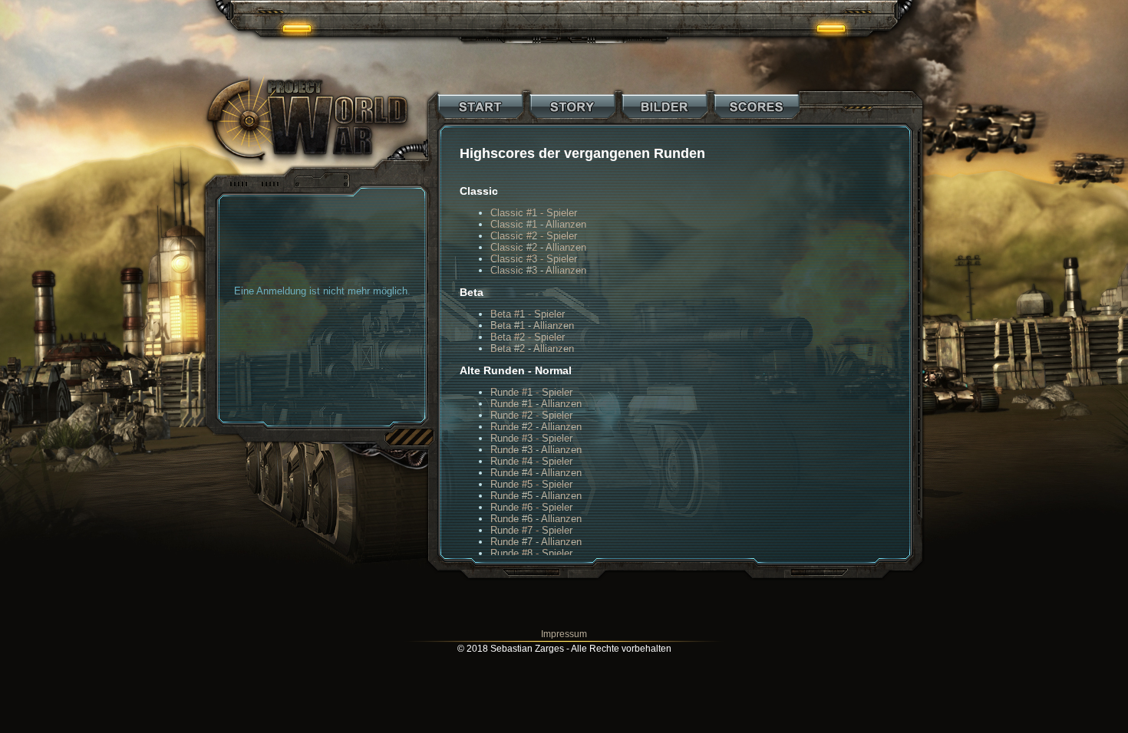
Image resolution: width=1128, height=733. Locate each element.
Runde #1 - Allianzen (536, 403)
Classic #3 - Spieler (533, 259)
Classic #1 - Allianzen (538, 224)
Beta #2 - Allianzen (532, 348)
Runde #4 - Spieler (531, 461)
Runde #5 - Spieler (531, 484)
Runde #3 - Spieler (531, 438)
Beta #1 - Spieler (527, 314)
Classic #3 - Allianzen (538, 270)
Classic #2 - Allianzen (538, 247)
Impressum (564, 634)
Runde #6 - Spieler (531, 507)
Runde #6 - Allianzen (536, 518)
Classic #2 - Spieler (533, 236)
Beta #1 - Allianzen (532, 325)
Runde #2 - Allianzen (536, 426)
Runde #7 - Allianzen (536, 541)
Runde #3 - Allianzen (536, 449)
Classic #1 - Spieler (533, 213)
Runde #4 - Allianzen (536, 472)
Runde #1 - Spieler (531, 392)
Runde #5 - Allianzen (536, 495)
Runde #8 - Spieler (531, 553)
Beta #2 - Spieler (527, 337)
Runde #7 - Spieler (531, 530)
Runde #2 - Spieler (531, 415)
